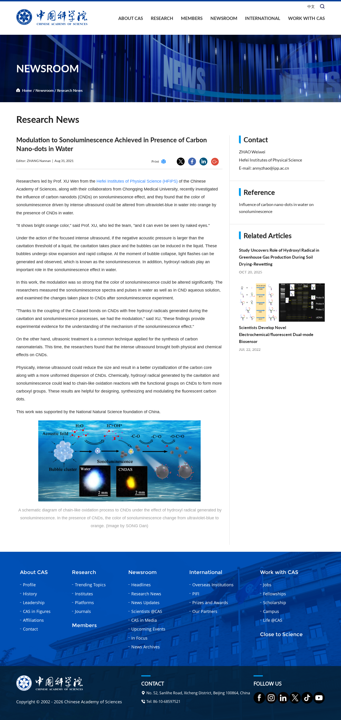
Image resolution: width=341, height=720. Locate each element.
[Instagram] (271, 698)
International (262, 18)
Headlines (141, 584)
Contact (30, 629)
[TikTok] (307, 698)
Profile (29, 584)
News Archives (145, 647)
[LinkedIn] (283, 698)
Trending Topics (90, 584)
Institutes (84, 593)
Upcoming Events (148, 629)
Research (162, 18)
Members (192, 18)
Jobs (267, 584)
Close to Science (281, 634)
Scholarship (274, 602)
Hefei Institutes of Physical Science (270, 159)
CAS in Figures (37, 611)
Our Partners (204, 611)
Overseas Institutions (213, 584)
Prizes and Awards (210, 602)
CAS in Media (144, 620)
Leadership (34, 602)
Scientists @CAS (146, 611)
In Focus (139, 638)
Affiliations (33, 620)
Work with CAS (306, 18)
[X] (295, 698)
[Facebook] (259, 698)
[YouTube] (319, 698)
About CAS (130, 18)
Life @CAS (272, 620)
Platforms (84, 602)
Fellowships (274, 593)
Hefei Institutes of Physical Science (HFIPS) (137, 181)
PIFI (195, 593)
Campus (271, 611)
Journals (83, 611)
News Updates (145, 602)
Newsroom (223, 18)
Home (27, 90)
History (30, 593)
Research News (70, 90)
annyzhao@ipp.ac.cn (270, 168)
